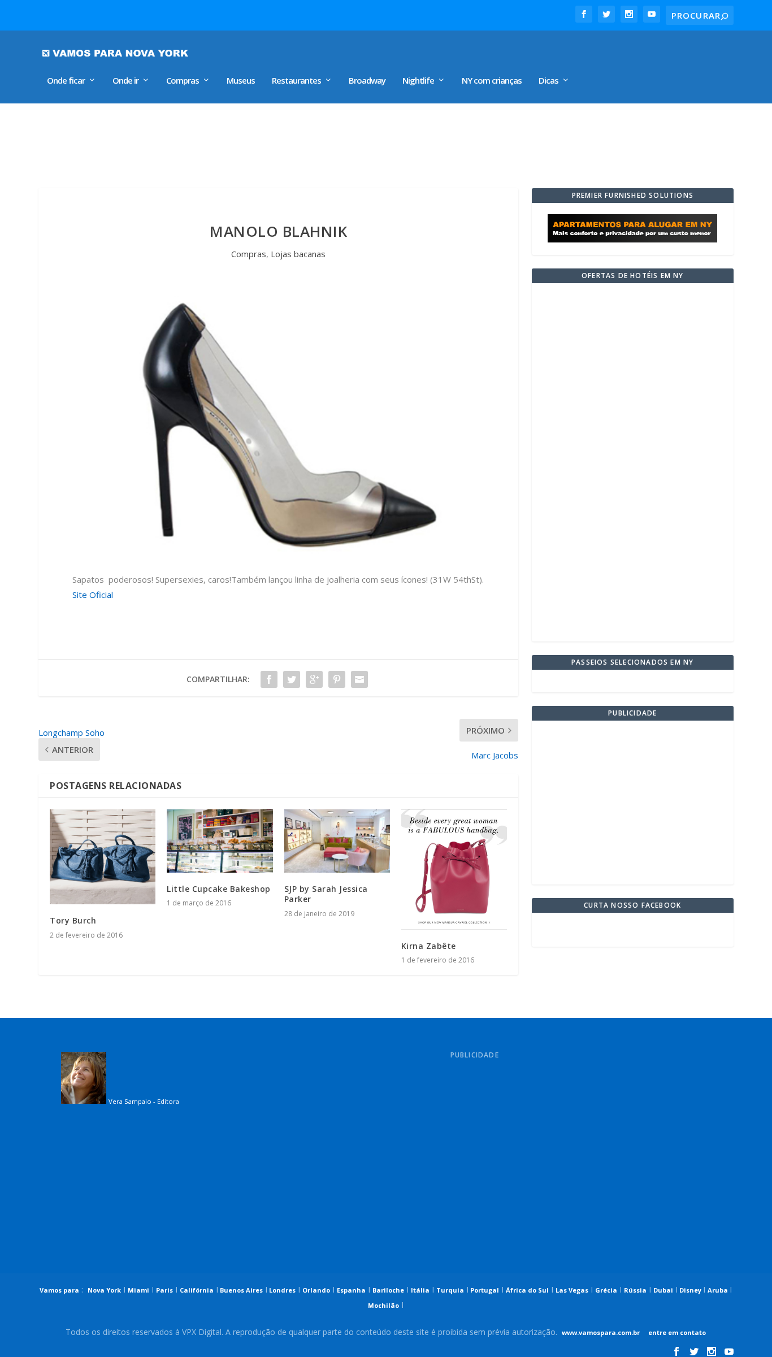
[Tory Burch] (102, 857)
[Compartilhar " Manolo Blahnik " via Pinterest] (337, 679)
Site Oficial (92, 594)
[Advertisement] (306, 140)
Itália (420, 1290)
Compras (182, 81)
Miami (138, 1290)
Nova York (104, 1290)
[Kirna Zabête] (454, 869)
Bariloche (388, 1290)
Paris (164, 1290)
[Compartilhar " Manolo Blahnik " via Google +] (314, 679)
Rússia (635, 1290)
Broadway (367, 81)
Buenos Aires (240, 1290)
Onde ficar (66, 81)
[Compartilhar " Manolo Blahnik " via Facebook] (269, 679)
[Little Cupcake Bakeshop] (219, 841)
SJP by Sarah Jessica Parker (326, 893)
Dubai (663, 1290)
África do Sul (527, 1290)
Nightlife (418, 81)
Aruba (719, 1290)
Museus (241, 81)
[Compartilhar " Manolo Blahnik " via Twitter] (291, 679)
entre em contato (676, 1332)
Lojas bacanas (298, 253)
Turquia (450, 1290)
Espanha (351, 1290)
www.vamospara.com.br (601, 1332)
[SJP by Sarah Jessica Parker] (337, 841)
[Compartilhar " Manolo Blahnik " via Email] (359, 679)
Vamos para (59, 1290)
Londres (281, 1290)
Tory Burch (73, 920)
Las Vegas (572, 1290)
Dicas (548, 81)
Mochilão (383, 1305)
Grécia (606, 1290)
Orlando (316, 1290)
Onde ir (125, 81)
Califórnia (197, 1290)
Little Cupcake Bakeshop (219, 888)
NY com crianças (492, 81)
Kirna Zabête (428, 945)
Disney (690, 1290)
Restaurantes (296, 81)
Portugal (484, 1290)
